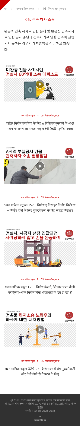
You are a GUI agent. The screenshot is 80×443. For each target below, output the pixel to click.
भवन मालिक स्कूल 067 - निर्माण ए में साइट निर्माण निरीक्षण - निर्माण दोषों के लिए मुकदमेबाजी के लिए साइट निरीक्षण (40, 207)
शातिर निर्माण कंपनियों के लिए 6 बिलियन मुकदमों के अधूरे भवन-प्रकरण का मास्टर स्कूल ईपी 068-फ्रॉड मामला (40, 125)
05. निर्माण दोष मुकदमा (50, 115)
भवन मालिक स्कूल (25, 8)
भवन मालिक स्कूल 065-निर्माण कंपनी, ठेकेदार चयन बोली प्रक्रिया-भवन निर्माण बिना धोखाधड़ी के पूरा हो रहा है (40, 289)
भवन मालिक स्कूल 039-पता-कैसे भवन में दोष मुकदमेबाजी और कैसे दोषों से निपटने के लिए (40, 371)
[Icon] (40, 84)
